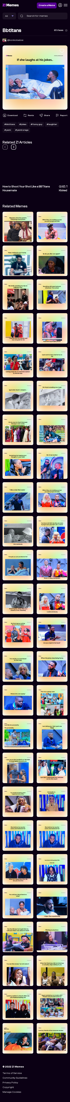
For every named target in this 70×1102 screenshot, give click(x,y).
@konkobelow (15, 40)
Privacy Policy (10, 1082)
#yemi (7, 130)
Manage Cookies (12, 1092)
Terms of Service (12, 1073)
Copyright (8, 1087)
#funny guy (36, 124)
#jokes (22, 124)
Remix (31, 115)
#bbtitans (9, 124)
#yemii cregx (21, 130)
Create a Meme (47, 5)
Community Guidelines (15, 1077)
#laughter (52, 124)
